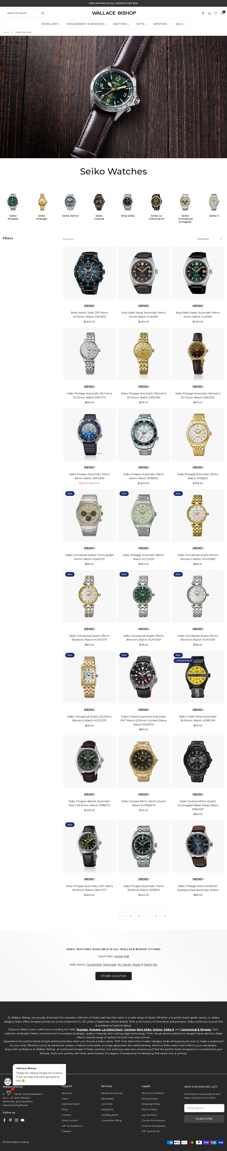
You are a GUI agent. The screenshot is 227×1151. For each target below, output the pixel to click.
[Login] (209, 13)
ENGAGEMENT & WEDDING (85, 24)
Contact (66, 1114)
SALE (179, 24)
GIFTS (140, 24)
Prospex (82, 1029)
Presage (95, 1029)
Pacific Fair (150, 964)
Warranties (107, 1098)
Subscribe (204, 1118)
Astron (157, 1029)
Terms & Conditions (153, 1093)
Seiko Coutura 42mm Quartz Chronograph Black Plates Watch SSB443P (198, 805)
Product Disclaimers (153, 1125)
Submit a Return (71, 1103)
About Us (67, 1093)
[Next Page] (164, 915)
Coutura (129, 1029)
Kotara (136, 964)
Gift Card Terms (151, 1131)
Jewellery (49, 24)
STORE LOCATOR (113, 976)
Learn (65, 1098)
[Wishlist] (216, 13)
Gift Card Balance (72, 1125)
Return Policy (149, 1109)
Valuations (107, 1109)
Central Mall (121, 956)
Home (6, 32)
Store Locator (70, 1120)
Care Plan (106, 1103)
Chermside (109, 964)
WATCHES (120, 24)
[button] (9, 1093)
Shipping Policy (151, 1103)
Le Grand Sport (112, 1029)
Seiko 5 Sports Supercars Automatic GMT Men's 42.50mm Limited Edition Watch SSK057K (143, 720)
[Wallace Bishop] (114, 12)
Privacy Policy (150, 1098)
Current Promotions (153, 1120)
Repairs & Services (112, 1093)
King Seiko (144, 1029)
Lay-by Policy (149, 1114)
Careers (66, 1131)
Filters (8, 238)
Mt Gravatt (124, 964)
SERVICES (160, 24)
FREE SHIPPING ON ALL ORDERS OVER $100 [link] (113, 3)
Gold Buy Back (109, 1114)
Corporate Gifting (111, 1120)
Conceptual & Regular (196, 1029)
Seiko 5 (169, 1029)
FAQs (65, 1109)
